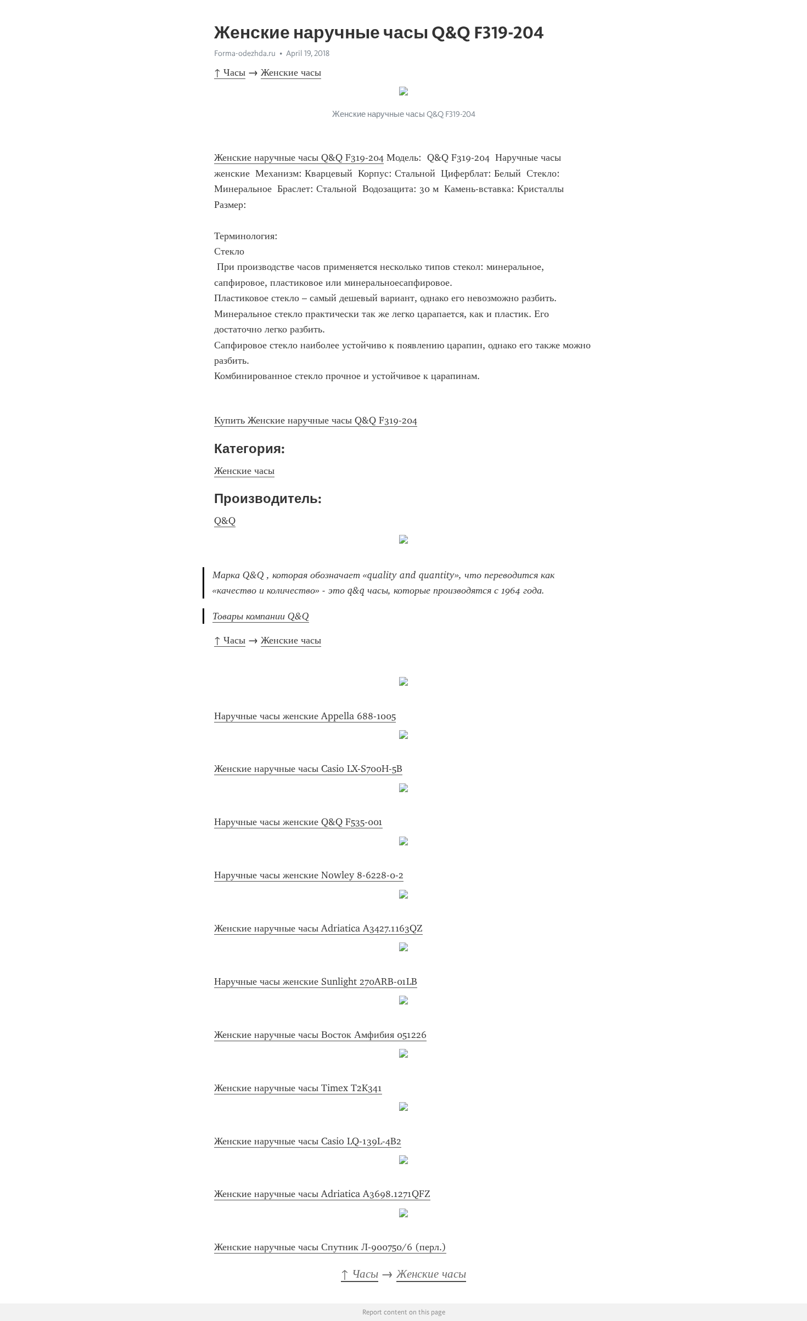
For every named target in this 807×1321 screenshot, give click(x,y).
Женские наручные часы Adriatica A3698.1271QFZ (322, 1194)
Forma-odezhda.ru (245, 53)
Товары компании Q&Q (260, 616)
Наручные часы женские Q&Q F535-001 (298, 822)
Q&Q (225, 521)
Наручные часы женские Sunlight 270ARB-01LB (315, 981)
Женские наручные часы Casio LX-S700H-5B (308, 769)
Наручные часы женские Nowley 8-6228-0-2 (309, 875)
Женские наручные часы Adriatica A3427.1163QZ (318, 928)
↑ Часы (229, 72)
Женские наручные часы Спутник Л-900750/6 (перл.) (330, 1247)
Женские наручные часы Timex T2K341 (298, 1088)
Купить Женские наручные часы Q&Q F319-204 (315, 420)
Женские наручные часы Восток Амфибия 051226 (320, 1035)
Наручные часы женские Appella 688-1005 (305, 716)
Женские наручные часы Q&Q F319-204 (299, 157)
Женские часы (291, 72)
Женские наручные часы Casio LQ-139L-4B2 (307, 1141)
